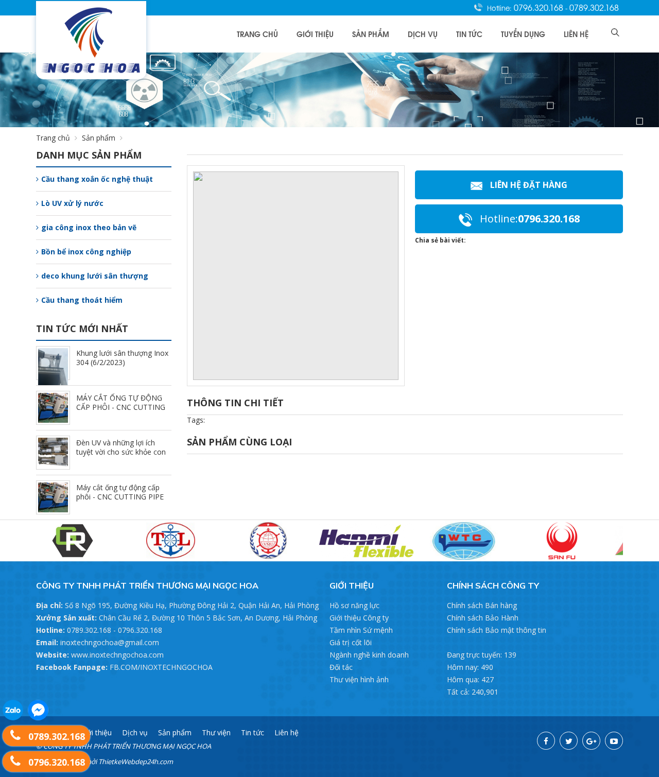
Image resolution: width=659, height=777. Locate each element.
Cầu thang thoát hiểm (82, 300)
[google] (591, 741)
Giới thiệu (315, 33)
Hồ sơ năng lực (354, 605)
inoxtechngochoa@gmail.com (109, 642)
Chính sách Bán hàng (482, 605)
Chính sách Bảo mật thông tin (496, 630)
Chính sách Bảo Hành (482, 618)
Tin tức (469, 33)
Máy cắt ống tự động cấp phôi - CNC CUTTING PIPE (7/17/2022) (120, 496)
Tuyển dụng (523, 33)
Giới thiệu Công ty (359, 618)
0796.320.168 (539, 7)
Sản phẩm (370, 33)
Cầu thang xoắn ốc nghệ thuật (97, 179)
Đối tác (341, 667)
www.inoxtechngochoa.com (117, 655)
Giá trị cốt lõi (351, 642)
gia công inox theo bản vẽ (88, 227)
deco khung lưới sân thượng (94, 276)
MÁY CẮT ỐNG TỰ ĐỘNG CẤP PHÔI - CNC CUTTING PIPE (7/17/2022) (120, 407)
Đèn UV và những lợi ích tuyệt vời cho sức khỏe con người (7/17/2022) (121, 452)
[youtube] (614, 741)
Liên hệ (576, 33)
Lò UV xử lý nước (72, 203)
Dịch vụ (423, 33)
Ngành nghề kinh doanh (369, 655)
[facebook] (546, 741)
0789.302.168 (594, 7)
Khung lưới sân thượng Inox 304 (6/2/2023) (122, 357)
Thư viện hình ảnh (359, 679)
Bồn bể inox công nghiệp (86, 251)
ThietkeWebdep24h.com (135, 761)
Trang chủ (257, 33)
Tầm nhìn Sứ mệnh (361, 630)
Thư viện (216, 732)
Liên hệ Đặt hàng (528, 185)
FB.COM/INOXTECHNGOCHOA (161, 667)
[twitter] (569, 741)
